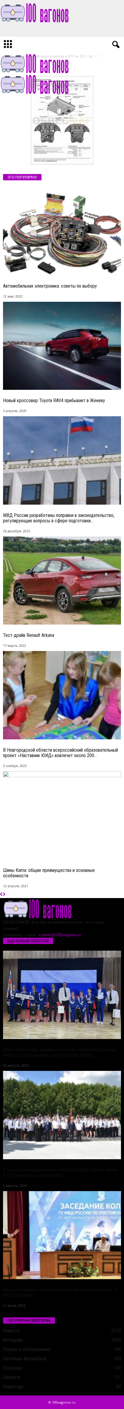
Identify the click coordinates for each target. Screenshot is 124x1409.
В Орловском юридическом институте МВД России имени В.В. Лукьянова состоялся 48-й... (60, 1172)
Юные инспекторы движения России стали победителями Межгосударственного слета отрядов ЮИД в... (59, 1052)
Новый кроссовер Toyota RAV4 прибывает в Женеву (54, 400)
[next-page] (4, 894)
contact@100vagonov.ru (60, 935)
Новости (11, 1331)
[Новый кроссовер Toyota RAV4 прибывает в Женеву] (62, 346)
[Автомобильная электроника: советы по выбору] (62, 231)
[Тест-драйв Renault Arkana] (62, 580)
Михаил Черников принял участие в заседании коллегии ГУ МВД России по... (60, 1292)
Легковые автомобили (25, 1359)
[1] (62, 120)
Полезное (12, 1368)
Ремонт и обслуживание (27, 1349)
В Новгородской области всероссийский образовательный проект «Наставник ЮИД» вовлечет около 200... (60, 752)
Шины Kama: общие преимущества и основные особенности (49, 873)
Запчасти (11, 1377)
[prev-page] (1, 894)
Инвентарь (13, 1386)
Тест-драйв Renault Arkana (28, 635)
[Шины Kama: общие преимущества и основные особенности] (62, 815)
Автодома (12, 1340)
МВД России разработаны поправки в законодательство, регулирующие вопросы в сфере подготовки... (58, 518)
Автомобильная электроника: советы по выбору (50, 286)
